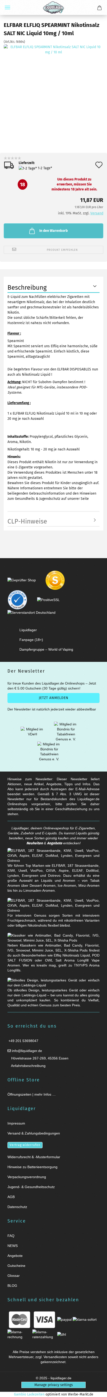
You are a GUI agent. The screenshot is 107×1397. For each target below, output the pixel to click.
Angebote (54, 843)
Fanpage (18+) (31, 640)
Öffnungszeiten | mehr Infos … (31, 1094)
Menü (7, 7)
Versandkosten (55, 1357)
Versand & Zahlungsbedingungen (33, 1133)
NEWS (12, 1246)
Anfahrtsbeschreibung (28, 1066)
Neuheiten (34, 843)
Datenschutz (17, 1207)
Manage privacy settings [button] (53, 1385)
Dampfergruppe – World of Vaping (46, 649)
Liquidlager (28, 630)
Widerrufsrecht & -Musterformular (33, 1157)
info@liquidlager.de (26, 1051)
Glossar (13, 1276)
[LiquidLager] (53, 7)
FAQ (10, 1236)
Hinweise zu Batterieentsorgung (32, 1167)
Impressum (16, 1123)
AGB (11, 1197)
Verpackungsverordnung (26, 1177)
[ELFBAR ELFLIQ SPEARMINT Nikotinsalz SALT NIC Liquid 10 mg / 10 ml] (53, 91)
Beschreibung (27, 287)
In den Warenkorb (53, 231)
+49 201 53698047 (22, 1041)
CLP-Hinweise (27, 521)
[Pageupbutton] (97, 1390)
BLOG (12, 1286)
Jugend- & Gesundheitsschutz (31, 1187)
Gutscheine (16, 1266)
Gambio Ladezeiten (29, 1394)
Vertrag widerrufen (25, 1145)
